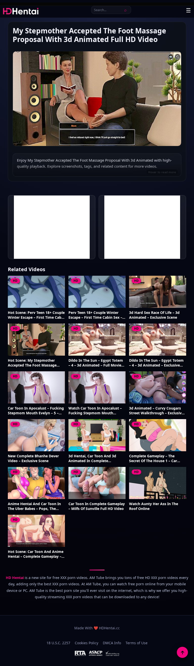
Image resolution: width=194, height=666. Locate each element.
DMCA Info (112, 642)
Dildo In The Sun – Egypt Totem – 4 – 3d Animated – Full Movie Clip (95, 363)
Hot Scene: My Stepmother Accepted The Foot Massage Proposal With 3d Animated (32, 363)
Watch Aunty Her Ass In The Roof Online (153, 506)
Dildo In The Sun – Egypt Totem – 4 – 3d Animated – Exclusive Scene (156, 363)
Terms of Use (137, 642)
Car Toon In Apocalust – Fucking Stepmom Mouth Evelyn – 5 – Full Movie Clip (36, 411)
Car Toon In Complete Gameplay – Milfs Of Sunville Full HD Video (96, 506)
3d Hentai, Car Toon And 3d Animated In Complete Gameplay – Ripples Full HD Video (92, 458)
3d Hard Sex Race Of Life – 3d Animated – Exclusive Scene (154, 315)
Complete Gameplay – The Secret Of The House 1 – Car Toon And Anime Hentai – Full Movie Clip (155, 458)
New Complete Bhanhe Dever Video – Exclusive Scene (33, 458)
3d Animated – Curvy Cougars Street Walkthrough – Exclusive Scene (156, 411)
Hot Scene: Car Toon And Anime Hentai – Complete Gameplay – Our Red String (35, 554)
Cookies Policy (86, 642)
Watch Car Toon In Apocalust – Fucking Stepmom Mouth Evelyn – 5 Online (95, 411)
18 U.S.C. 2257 (58, 642)
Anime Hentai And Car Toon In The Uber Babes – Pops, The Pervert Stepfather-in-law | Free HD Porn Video (36, 506)
